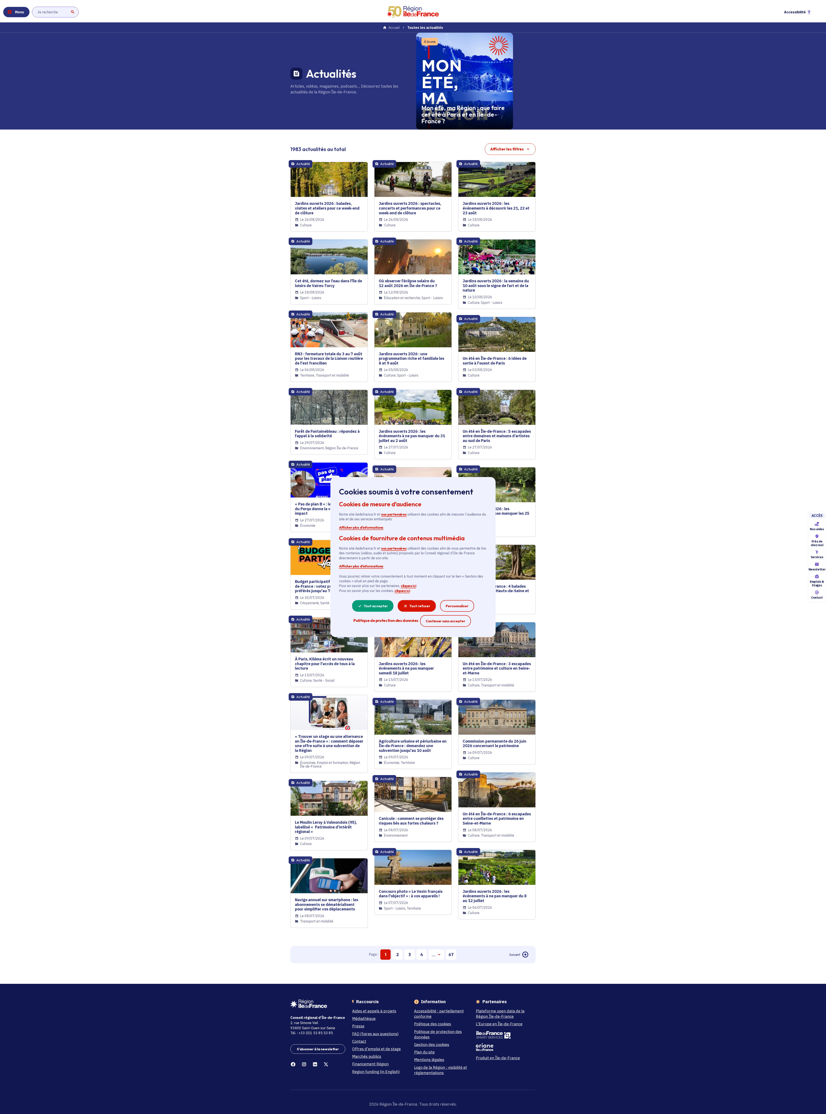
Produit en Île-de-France (498, 1057)
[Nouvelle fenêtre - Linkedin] (315, 1064)
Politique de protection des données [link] (385, 620)
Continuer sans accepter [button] (445, 621)
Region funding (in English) (376, 1071)
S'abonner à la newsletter (318, 1049)
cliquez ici (408, 586)
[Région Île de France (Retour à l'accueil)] (413, 12)
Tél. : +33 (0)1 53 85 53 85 (311, 1033)
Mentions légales (429, 1059)
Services (817, 557)
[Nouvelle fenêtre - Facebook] (293, 1064)
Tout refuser (419, 606)
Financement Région (370, 1063)
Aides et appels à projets (374, 1011)
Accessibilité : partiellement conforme (439, 1014)
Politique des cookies (432, 1023)
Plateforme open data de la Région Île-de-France (500, 1014)
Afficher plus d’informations (361, 527)
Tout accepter (376, 606)
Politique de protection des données (438, 1034)
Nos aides (817, 529)
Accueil (394, 28)
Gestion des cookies (431, 1044)
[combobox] (55, 12)
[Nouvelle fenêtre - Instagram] (304, 1064)
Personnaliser (457, 606)
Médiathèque (364, 1018)
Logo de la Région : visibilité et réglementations (440, 1070)
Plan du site (424, 1052)
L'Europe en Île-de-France (499, 1023)
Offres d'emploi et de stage (376, 1048)
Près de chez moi (817, 543)
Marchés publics (366, 1056)
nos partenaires (394, 514)
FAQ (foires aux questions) (375, 1033)
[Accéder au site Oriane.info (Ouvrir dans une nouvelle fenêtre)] (503, 1047)
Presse (358, 1026)
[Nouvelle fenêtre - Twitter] (326, 1064)
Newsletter (817, 569)
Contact (817, 597)
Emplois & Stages (817, 583)
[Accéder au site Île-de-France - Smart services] (503, 1035)
